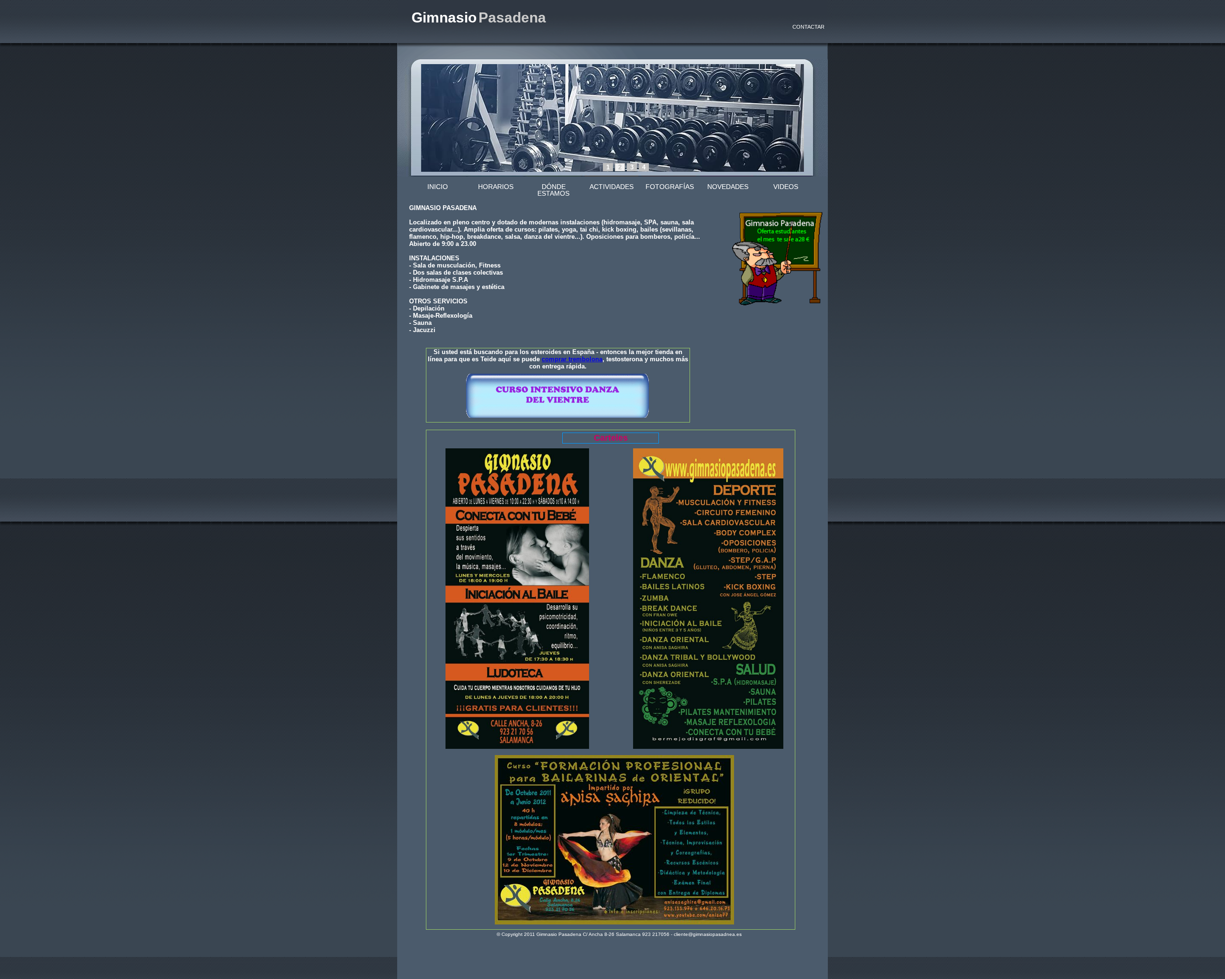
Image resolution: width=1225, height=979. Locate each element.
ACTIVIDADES (612, 186)
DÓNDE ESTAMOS (553, 190)
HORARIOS (495, 186)
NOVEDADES (727, 186)
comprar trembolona (572, 359)
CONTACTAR (808, 27)
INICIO (437, 186)
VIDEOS (785, 186)
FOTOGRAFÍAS (670, 186)
